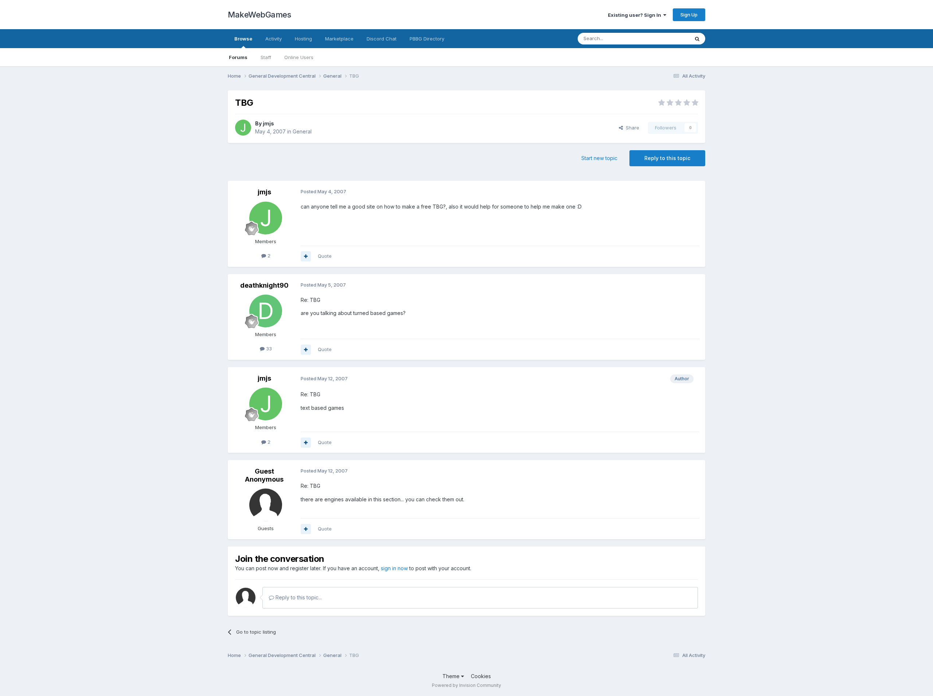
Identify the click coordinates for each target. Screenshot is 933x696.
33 (268, 348)
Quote (325, 256)
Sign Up (689, 15)
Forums (238, 57)
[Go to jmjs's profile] (243, 128)
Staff (266, 57)
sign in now (394, 568)
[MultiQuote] (306, 256)
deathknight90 (264, 285)
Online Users (298, 57)
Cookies (481, 676)
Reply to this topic (667, 158)
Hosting (303, 39)
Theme (451, 676)
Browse (243, 39)
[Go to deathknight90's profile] (265, 311)
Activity (273, 39)
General (302, 131)
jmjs (268, 123)
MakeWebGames (259, 14)
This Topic (667, 38)
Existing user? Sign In (635, 15)
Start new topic (599, 158)
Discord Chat (382, 39)
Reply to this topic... (298, 597)
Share (631, 128)
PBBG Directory (427, 39)
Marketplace (339, 39)
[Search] (697, 38)
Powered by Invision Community (466, 685)
